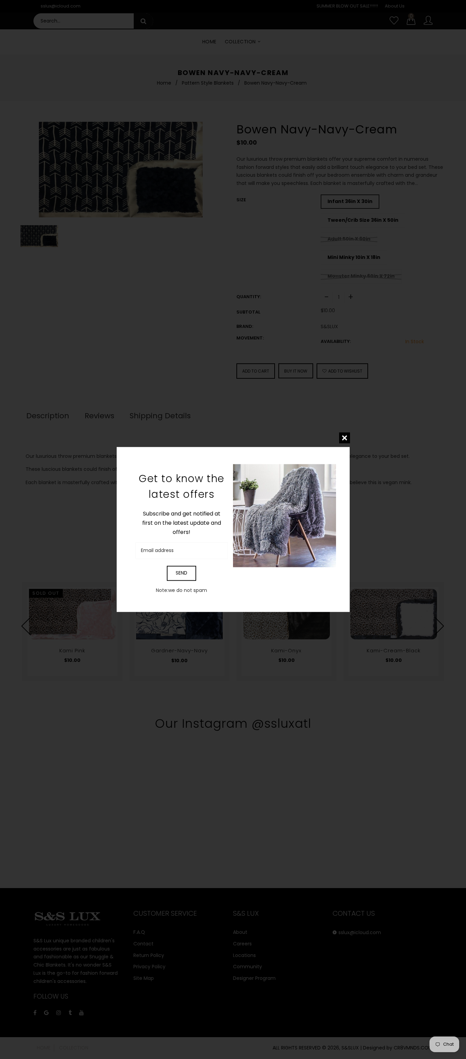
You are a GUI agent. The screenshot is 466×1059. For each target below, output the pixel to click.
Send (181, 573)
